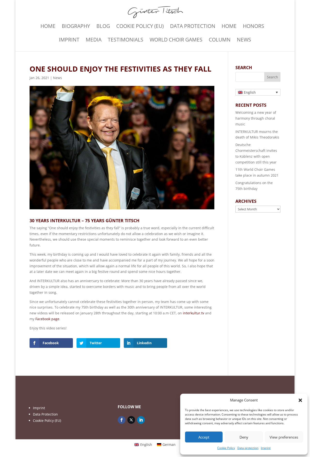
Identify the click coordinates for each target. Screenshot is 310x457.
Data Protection (45, 414)
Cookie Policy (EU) (140, 26)
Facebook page (47, 319)
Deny (244, 437)
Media (93, 40)
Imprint (266, 448)
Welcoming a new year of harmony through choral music (255, 118)
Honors (253, 26)
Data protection (247, 448)
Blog (103, 26)
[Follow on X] (131, 420)
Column (220, 40)
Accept (203, 437)
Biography (76, 26)
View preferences (284, 437)
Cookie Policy (226, 448)
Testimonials (125, 40)
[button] (300, 400)
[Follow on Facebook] (121, 420)
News (244, 40)
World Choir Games (176, 40)
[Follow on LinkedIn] (141, 420)
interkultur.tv (193, 313)
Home (47, 26)
